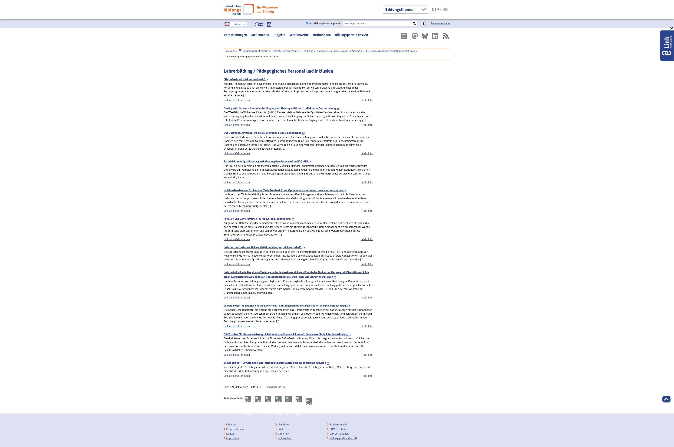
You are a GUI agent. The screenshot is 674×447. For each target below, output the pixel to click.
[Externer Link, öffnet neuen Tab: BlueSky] (424, 36)
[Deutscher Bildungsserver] (251, 9)
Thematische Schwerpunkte (286, 51)
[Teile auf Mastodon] (248, 399)
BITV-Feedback (338, 429)
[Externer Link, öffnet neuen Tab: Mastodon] (414, 36)
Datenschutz (285, 438)
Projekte (279, 35)
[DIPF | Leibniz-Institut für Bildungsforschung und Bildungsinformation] (440, 9)
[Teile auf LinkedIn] (288, 399)
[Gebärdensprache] (259, 24)
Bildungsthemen (400, 9)
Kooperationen (235, 429)
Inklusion (308, 51)
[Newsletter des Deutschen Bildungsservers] (404, 36)
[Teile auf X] (268, 399)
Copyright (283, 433)
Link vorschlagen (339, 433)
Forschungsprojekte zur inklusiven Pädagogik (339, 51)
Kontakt (230, 433)
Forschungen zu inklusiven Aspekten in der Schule (390, 51)
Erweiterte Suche (440, 23)
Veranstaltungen (235, 35)
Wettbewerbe (299, 35)
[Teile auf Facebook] (258, 399)
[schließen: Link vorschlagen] (671, 28)
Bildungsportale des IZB (351, 35)
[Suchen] (414, 23)
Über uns (231, 424)
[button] (666, 399)
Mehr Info (367, 100)
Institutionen (322, 35)
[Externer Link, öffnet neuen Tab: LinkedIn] (434, 36)
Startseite (230, 51)
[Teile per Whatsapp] (278, 399)
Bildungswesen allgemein (255, 51)
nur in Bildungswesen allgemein (325, 23)
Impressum (232, 438)
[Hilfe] (423, 23)
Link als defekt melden (237, 100)
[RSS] (445, 36)
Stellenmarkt (260, 35)
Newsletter (284, 424)
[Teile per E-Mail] (299, 399)
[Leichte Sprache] (269, 24)
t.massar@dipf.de (276, 386)
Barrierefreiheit (338, 424)
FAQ (280, 429)
